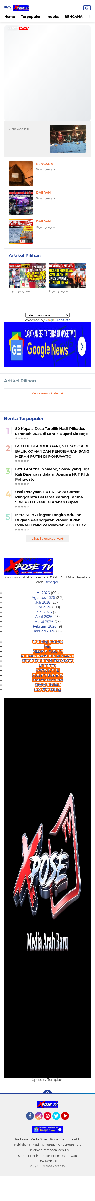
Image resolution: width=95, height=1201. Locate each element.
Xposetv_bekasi (48, 685)
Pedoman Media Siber (31, 1139)
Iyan (47, 646)
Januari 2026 (44, 631)
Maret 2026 (44, 621)
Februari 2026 (45, 626)
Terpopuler (31, 16)
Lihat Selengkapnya (46, 538)
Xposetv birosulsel (47, 680)
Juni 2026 (43, 607)
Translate (63, 320)
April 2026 (44, 616)
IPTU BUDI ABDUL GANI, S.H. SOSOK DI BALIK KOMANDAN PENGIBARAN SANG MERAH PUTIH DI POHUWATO (52, 451)
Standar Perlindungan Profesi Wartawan (47, 1155)
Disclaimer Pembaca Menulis (47, 1150)
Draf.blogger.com (47, 642)
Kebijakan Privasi (26, 1144)
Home (9, 16)
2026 (46, 593)
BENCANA (74, 16)
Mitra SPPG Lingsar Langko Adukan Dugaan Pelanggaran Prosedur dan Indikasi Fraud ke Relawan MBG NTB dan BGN (53, 520)
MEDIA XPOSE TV (48, 651)
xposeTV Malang (47, 690)
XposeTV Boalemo (47, 675)
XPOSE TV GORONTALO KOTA (48, 661)
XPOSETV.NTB (48, 670)
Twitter (58, 1122)
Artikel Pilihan (20, 381)
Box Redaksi (48, 1161)
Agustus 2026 (44, 597)
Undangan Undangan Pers (61, 1144)
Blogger (51, 582)
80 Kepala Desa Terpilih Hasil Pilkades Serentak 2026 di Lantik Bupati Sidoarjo (51, 431)
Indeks (53, 16)
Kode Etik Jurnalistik (65, 1139)
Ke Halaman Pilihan (46, 393)
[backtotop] (47, 1094)
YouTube (68, 1122)
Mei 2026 (45, 612)
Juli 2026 (43, 602)
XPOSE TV (47, 666)
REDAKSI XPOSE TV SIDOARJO (47, 656)
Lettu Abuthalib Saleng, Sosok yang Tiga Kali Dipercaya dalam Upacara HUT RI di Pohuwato (52, 474)
